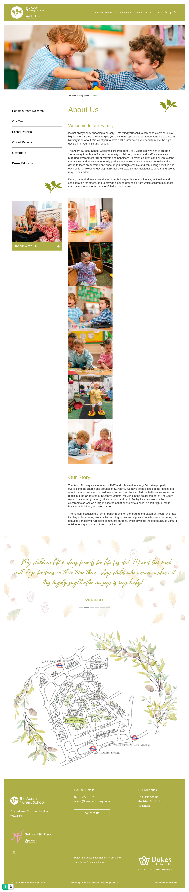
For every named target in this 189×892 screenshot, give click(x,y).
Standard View (154, 869)
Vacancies (144, 805)
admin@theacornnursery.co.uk (92, 801)
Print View (142, 869)
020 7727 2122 (84, 797)
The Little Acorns (148, 796)
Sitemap (75, 882)
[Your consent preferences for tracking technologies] (11, 887)
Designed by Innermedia (165, 882)
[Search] (174, 12)
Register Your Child (149, 801)
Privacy (105, 882)
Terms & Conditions (89, 882)
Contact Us (92, 813)
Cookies (114, 882)
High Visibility (166, 869)
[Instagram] (166, 12)
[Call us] (171, 13)
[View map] (94, 701)
